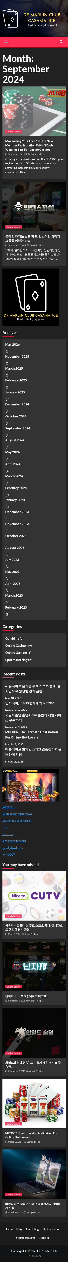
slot (4, 827)
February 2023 (16, 607)
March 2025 (14, 368)
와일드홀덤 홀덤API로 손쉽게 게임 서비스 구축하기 (33, 717)
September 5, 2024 (17, 245)
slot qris (7, 834)
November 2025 (17, 356)
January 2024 (15, 500)
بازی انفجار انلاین (12, 847)
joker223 (8, 807)
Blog (19, 1229)
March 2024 (14, 476)
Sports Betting (16, 660)
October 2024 (15, 416)
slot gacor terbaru (14, 840)
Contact (44, 1237)
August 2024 (14, 440)
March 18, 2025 (15, 1212)
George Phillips (37, 154)
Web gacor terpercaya (17, 813)
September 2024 (17, 428)
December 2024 (17, 404)
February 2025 (16, 380)
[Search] (61, 41)
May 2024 (12, 452)
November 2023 (17, 524)
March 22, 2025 (15, 1142)
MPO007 (8, 854)
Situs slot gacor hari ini (16, 820)
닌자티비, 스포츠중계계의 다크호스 (30, 703)
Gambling (12, 638)
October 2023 (15, 536)
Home (9, 1229)
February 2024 (16, 488)
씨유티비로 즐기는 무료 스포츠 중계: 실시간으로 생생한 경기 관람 (32, 688)
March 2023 (14, 595)
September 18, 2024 (17, 154)
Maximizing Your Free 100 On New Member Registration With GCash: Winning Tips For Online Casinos (29, 145)
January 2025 (15, 392)
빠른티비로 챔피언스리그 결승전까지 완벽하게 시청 (33, 751)
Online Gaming (16, 653)
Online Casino (13, 131)
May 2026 (12, 344)
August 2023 (14, 548)
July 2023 (12, 560)
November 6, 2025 (16, 1000)
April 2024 (12, 464)
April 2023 (12, 584)
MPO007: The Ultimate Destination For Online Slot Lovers (31, 734)
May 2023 (12, 572)
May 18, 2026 (14, 934)
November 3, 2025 (16, 1071)
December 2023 (17, 512)
